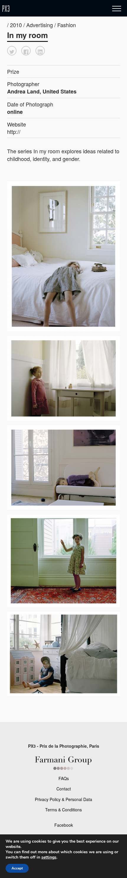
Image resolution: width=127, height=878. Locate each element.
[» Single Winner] (40, 8)
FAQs (63, 778)
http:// (13, 131)
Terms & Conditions (63, 810)
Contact (63, 789)
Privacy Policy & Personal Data (63, 799)
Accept (17, 868)
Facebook (63, 825)
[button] (12, 50)
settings (48, 857)
